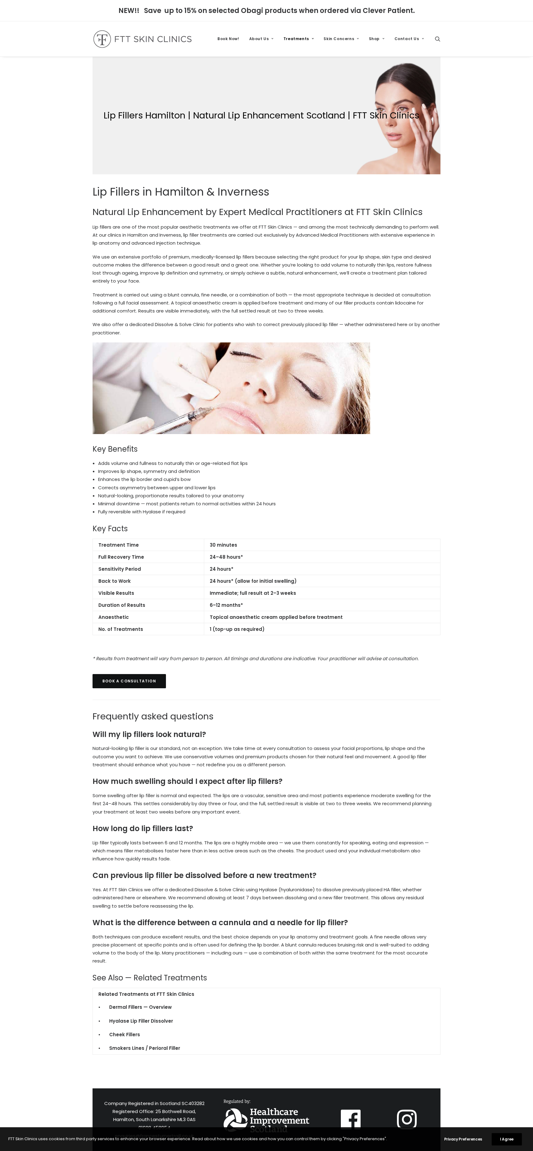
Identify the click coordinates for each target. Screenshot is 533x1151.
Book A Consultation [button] (129, 681)
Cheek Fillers (124, 1034)
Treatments (296, 38)
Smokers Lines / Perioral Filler (144, 1048)
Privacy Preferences (463, 1139)
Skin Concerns (339, 38)
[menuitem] (228, 38)
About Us (259, 38)
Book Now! (228, 38)
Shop (374, 38)
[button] (437, 38)
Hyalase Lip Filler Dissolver (141, 1021)
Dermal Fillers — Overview (140, 1007)
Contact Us (407, 38)
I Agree (507, 1139)
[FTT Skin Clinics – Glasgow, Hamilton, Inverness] (142, 39)
